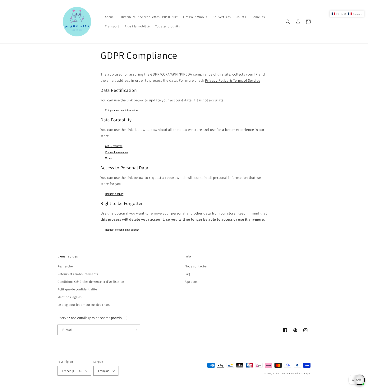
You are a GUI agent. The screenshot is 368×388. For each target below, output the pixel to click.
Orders (109, 158)
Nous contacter (196, 266)
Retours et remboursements (78, 274)
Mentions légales (70, 297)
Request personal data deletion (122, 229)
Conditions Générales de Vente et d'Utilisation (91, 281)
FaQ (187, 274)
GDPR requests (113, 146)
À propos (191, 281)
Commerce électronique (297, 373)
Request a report (114, 193)
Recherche (65, 266)
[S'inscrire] (135, 330)
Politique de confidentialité (77, 289)
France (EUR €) (72, 371)
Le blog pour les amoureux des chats (84, 305)
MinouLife (278, 373)
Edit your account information (121, 110)
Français (103, 371)
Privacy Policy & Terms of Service (232, 80)
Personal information (116, 152)
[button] (288, 22)
